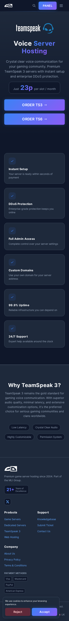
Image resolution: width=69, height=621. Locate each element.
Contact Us (43, 531)
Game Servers (12, 519)
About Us (9, 553)
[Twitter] (7, 501)
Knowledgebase (46, 519)
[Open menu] (61, 5)
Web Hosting (11, 537)
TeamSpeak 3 (12, 531)
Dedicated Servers (15, 525)
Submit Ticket (45, 525)
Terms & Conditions (15, 565)
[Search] (34, 5)
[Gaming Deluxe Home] (8, 5)
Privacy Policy (12, 559)
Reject (17, 612)
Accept (44, 612)
